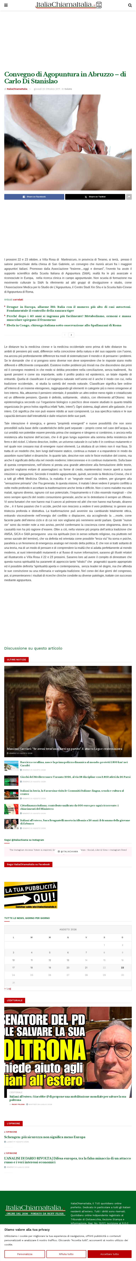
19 (50, 967)
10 (13, 960)
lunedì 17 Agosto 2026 (17, 1142)
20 (68, 967)
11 (32, 960)
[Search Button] (130, 5)
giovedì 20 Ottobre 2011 (47, 89)
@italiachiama (69, 852)
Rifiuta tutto (66, 1254)
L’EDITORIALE (16, 1092)
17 (13, 967)
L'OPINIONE (10, 1132)
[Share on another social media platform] (129, 197)
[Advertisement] (68, 41)
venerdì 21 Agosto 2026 (20, 753)
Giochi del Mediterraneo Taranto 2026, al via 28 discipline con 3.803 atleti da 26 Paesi (75, 776)
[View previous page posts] (64, 334)
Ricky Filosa (18, 1104)
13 (68, 960)
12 (50, 960)
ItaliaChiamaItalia (17, 89)
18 (31, 967)
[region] (68, 1242)
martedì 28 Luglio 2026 (40, 1104)
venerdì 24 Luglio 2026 (17, 1167)
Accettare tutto (109, 1254)
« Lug (7, 988)
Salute (68, 89)
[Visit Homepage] (68, 5)
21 (86, 967)
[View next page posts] (71, 334)
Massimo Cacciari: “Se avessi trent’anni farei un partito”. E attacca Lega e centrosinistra (64, 748)
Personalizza (24, 1254)
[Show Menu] (6, 5)
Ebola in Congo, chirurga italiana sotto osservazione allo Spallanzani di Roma (64, 325)
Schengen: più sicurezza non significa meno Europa (44, 1137)
